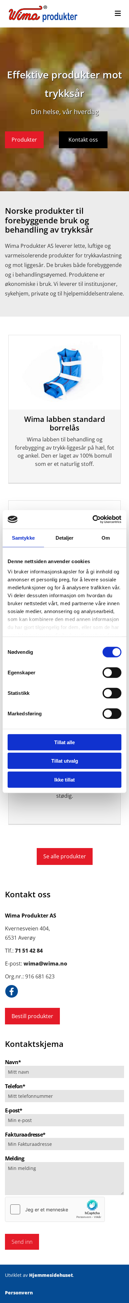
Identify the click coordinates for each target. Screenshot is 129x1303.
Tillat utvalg (64, 761)
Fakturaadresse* (25, 1134)
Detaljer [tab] (65, 537)
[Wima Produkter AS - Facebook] (11, 991)
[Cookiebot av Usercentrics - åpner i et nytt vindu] (92, 519)
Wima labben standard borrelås (64, 423)
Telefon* (15, 1086)
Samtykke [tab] (23, 537)
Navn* (13, 1062)
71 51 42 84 (29, 950)
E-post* (13, 1110)
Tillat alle (64, 742)
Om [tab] (106, 537)
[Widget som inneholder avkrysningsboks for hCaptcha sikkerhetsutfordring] (55, 1209)
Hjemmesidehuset (51, 1275)
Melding (14, 1158)
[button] (24, 139)
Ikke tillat (64, 779)
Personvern (19, 1292)
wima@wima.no (45, 963)
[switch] (112, 672)
